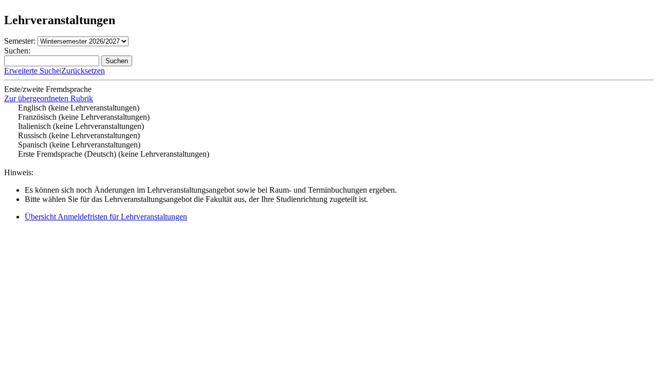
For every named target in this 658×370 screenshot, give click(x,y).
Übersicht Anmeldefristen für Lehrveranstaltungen (106, 216)
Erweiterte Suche (32, 70)
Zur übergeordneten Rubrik (48, 98)
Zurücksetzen (83, 70)
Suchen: (17, 50)
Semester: (19, 40)
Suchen (116, 61)
